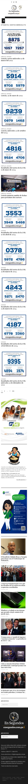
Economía (9, 777)
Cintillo (3, 56)
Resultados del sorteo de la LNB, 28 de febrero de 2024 (13, 345)
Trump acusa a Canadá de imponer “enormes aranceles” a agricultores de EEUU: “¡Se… (13, 639)
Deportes (22, 777)
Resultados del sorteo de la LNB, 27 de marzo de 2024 (13, 270)
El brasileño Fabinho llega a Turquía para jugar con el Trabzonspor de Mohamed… (14, 559)
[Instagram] (16, 2)
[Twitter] (14, 2)
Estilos (15, 778)
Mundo (18, 777)
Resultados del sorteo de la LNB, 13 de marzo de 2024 (13, 308)
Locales (9, 56)
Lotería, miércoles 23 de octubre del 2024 (13, 132)
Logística (4, 780)
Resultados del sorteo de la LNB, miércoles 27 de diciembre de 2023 (13, 383)
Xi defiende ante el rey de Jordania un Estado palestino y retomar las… (13, 691)
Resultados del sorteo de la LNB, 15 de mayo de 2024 (13, 169)
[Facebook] (12, 2)
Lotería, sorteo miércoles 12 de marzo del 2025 (12, 59)
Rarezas (19, 778)
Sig (13, 391)
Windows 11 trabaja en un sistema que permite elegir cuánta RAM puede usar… (12, 612)
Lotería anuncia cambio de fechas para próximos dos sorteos (14, 196)
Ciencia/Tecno (5, 778)
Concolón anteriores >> (21, 479)
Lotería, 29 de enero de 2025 (12, 95)
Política (4, 777)
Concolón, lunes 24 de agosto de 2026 (10, 473)
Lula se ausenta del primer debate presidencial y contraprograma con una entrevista (13, 665)
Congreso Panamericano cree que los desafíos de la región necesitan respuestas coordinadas (13, 585)
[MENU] (3, 20)
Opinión (11, 778)
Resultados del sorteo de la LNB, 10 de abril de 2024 (13, 233)
